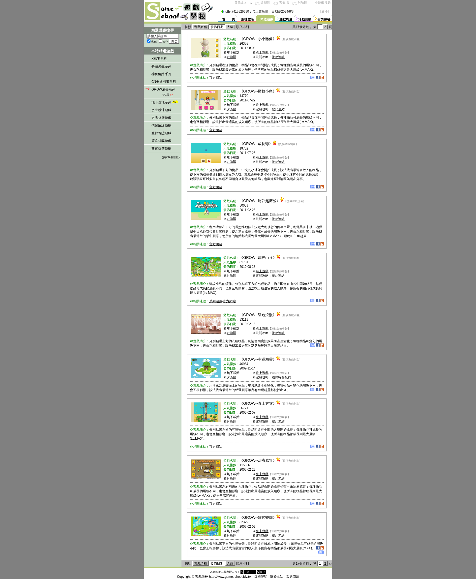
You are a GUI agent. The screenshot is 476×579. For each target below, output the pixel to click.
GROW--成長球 (256, 144)
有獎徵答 (324, 19)
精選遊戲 (266, 19)
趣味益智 (247, 19)
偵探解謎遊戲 (161, 125)
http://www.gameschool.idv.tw (230, 577)
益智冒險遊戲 (161, 133)
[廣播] (324, 11)
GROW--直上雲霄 (258, 403)
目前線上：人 (243, 2)
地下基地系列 (161, 102)
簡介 (165, 41)
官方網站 (215, 78)
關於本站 (276, 577)
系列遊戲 (215, 301)
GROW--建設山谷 (258, 257)
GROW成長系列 (163, 89)
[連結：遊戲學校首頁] (178, 20)
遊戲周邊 (285, 19)
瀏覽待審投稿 (281, 377)
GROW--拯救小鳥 (258, 91)
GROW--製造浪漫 (258, 315)
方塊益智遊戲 (161, 118)
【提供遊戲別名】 (291, 39)
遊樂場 (284, 2)
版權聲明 (260, 577)
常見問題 (292, 577)
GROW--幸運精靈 (258, 359)
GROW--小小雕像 (258, 39)
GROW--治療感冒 (258, 460)
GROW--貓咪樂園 (258, 517)
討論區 (302, 2)
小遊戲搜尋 (323, 2)
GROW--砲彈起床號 (259, 201)
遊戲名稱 (200, 27)
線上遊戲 (262, 52)
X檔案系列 (159, 59)
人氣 (230, 27)
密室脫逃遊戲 (161, 110)
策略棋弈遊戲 (161, 141)
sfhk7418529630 (237, 11)
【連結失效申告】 (279, 52)
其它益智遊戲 (161, 148)
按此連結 (278, 57)
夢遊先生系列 (161, 66)
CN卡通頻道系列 (163, 82)
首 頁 (228, 19)
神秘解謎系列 (161, 74)
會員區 (265, 2)
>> (171, 94)
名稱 (154, 41)
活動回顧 (304, 19)
